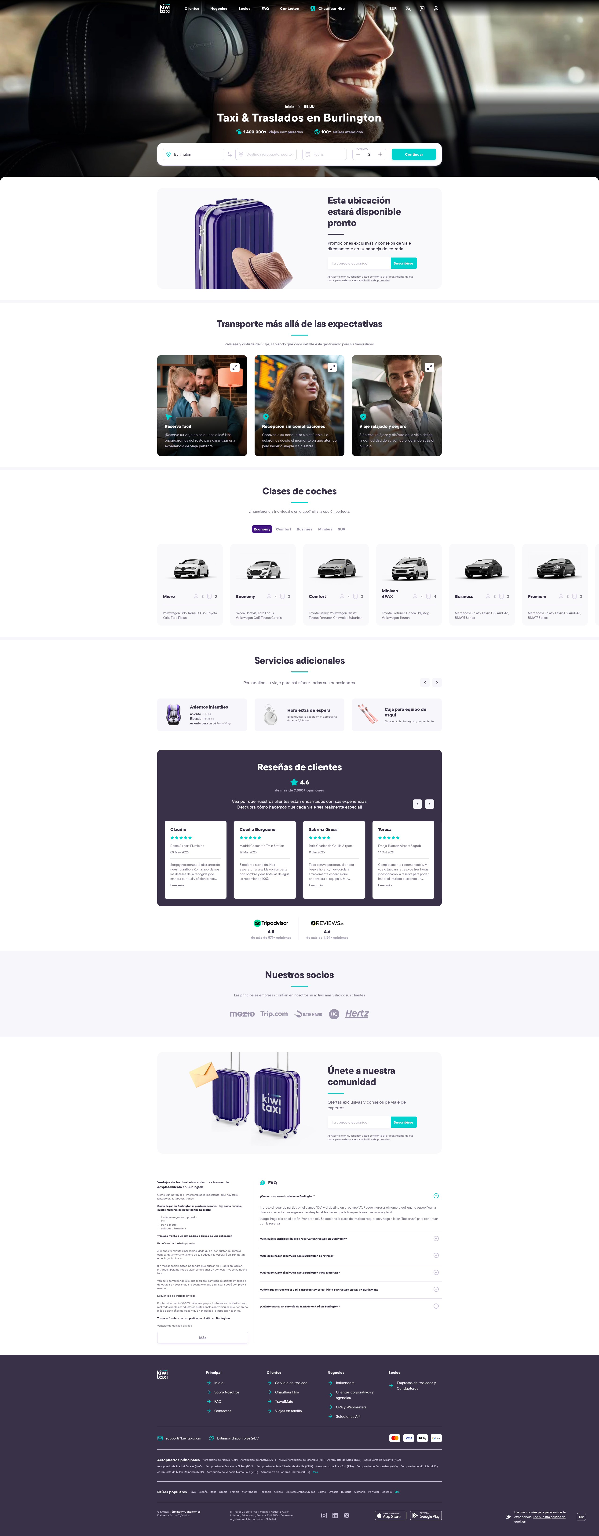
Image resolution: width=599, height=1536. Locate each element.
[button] (229, 154)
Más (315, 1472)
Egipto (322, 1491)
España (203, 1491)
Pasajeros (362, 148)
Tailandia (265, 1491)
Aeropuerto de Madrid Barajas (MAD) (180, 1466)
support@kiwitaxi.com (183, 1438)
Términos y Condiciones (185, 1511)
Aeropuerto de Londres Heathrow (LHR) (285, 1472)
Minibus (325, 529)
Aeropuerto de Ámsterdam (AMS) (377, 1466)
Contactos (289, 8)
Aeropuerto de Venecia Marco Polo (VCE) (232, 1472)
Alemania (359, 1491)
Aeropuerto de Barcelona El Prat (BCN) (229, 1466)
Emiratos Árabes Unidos (300, 1491)
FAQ (265, 8)
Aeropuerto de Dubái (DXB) (344, 1459)
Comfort (283, 529)
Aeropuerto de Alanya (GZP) (220, 1459)
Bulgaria (346, 1491)
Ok (581, 1517)
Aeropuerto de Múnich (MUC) (419, 1466)
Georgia (387, 1491)
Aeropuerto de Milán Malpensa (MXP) (180, 1472)
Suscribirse (403, 263)
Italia (213, 1491)
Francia (234, 1491)
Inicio (290, 106)
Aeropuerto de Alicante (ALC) (382, 1459)
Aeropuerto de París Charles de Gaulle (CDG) (284, 1466)
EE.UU (309, 106)
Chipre (278, 1491)
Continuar (414, 154)
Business (305, 529)
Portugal (373, 1491)
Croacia (333, 1491)
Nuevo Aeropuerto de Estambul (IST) (302, 1459)
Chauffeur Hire (331, 8)
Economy (262, 529)
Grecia (223, 1491)
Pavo (193, 1491)
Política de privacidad (376, 280)
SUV (341, 529)
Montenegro (250, 1491)
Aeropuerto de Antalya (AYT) (258, 1459)
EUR (393, 8)
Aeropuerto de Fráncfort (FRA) (335, 1466)
